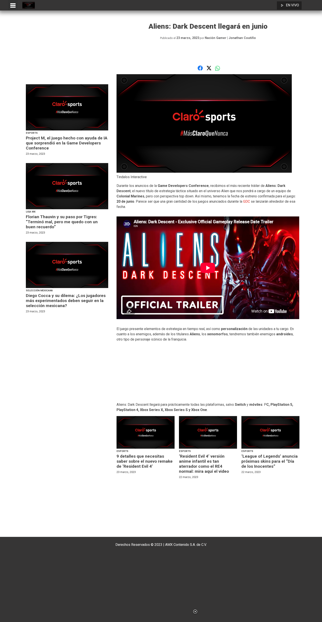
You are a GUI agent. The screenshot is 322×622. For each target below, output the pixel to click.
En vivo (292, 5)
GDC (247, 201)
